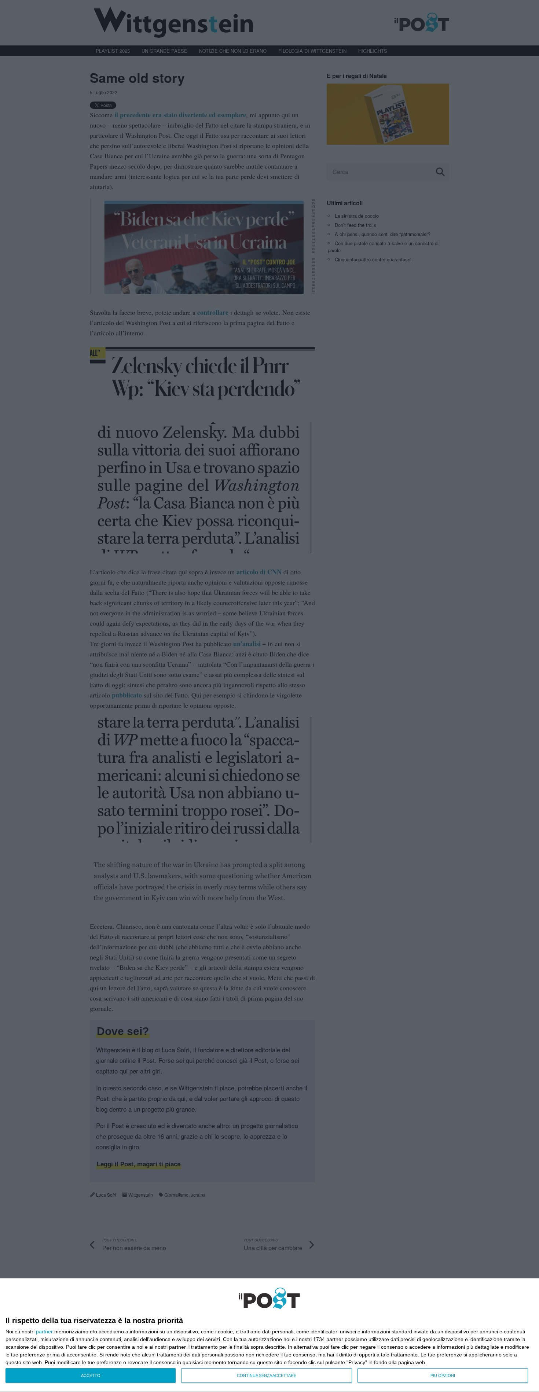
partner (44, 1331)
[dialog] (269, 1335)
